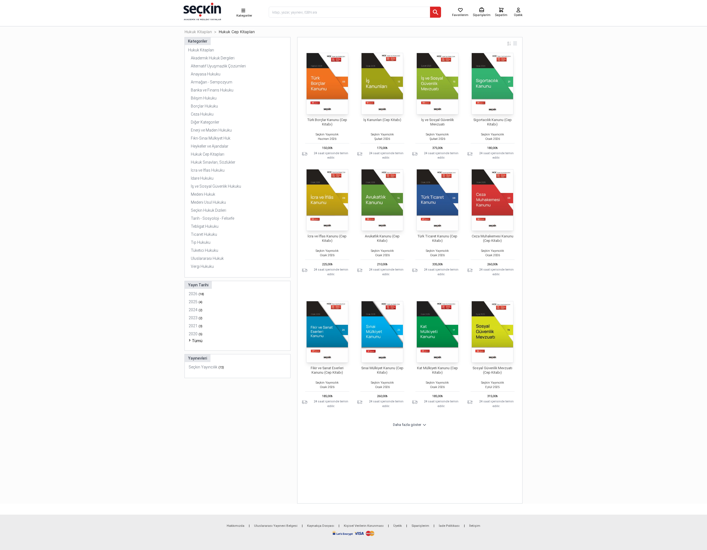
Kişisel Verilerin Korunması (364, 526)
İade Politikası (449, 526)
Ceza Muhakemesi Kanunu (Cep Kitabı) (492, 238)
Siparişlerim (420, 526)
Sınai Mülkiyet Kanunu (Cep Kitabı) (382, 370)
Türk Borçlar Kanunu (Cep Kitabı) (327, 122)
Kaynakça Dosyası (320, 526)
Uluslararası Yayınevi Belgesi (275, 526)
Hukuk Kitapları (198, 31)
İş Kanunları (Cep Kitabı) (382, 120)
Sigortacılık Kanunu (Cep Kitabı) (492, 122)
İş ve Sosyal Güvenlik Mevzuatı (437, 122)
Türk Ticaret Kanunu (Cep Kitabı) (437, 238)
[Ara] (435, 12)
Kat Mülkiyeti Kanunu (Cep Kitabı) (437, 370)
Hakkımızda (235, 526)
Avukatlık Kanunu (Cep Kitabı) (382, 238)
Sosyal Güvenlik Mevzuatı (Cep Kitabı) (492, 370)
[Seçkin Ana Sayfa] (201, 11)
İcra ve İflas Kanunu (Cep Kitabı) (327, 238)
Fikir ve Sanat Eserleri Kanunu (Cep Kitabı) (327, 370)
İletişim (474, 526)
